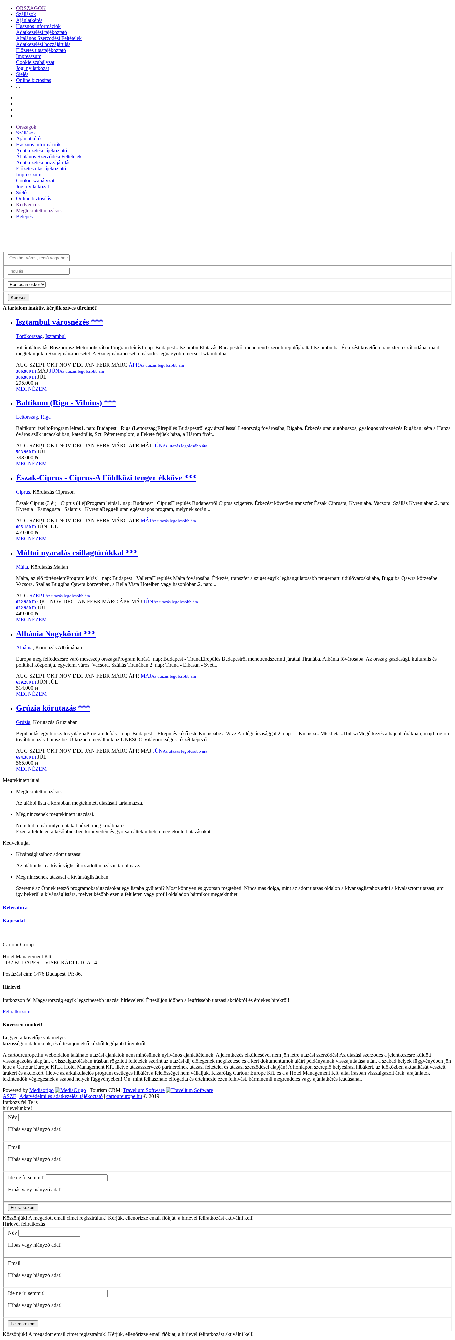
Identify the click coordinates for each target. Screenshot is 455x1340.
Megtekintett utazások (39, 210)
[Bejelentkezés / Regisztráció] (16, 115)
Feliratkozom (16, 1011)
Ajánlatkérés (29, 20)
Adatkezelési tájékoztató (41, 32)
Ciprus (23, 492)
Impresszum (28, 56)
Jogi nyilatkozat (32, 68)
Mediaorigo (41, 1090)
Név (12, 1117)
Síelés (22, 74)
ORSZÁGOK (31, 8)
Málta (22, 567)
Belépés (24, 216)
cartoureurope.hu (124, 1096)
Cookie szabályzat (35, 62)
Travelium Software (144, 1090)
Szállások (26, 14)
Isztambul (55, 336)
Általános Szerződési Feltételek (49, 38)
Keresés (19, 297)
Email (14, 1147)
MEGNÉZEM (31, 389)
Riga (46, 417)
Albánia (24, 647)
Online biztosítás (33, 80)
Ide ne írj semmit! (26, 1177)
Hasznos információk (38, 26)
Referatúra (15, 907)
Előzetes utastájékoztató (41, 50)
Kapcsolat (14, 920)
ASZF (9, 1096)
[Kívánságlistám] (16, 103)
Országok (26, 127)
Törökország (29, 336)
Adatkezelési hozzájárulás (43, 44)
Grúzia (23, 722)
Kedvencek (28, 204)
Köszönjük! (15, 1218)
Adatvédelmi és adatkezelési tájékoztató (61, 1096)
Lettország (27, 417)
